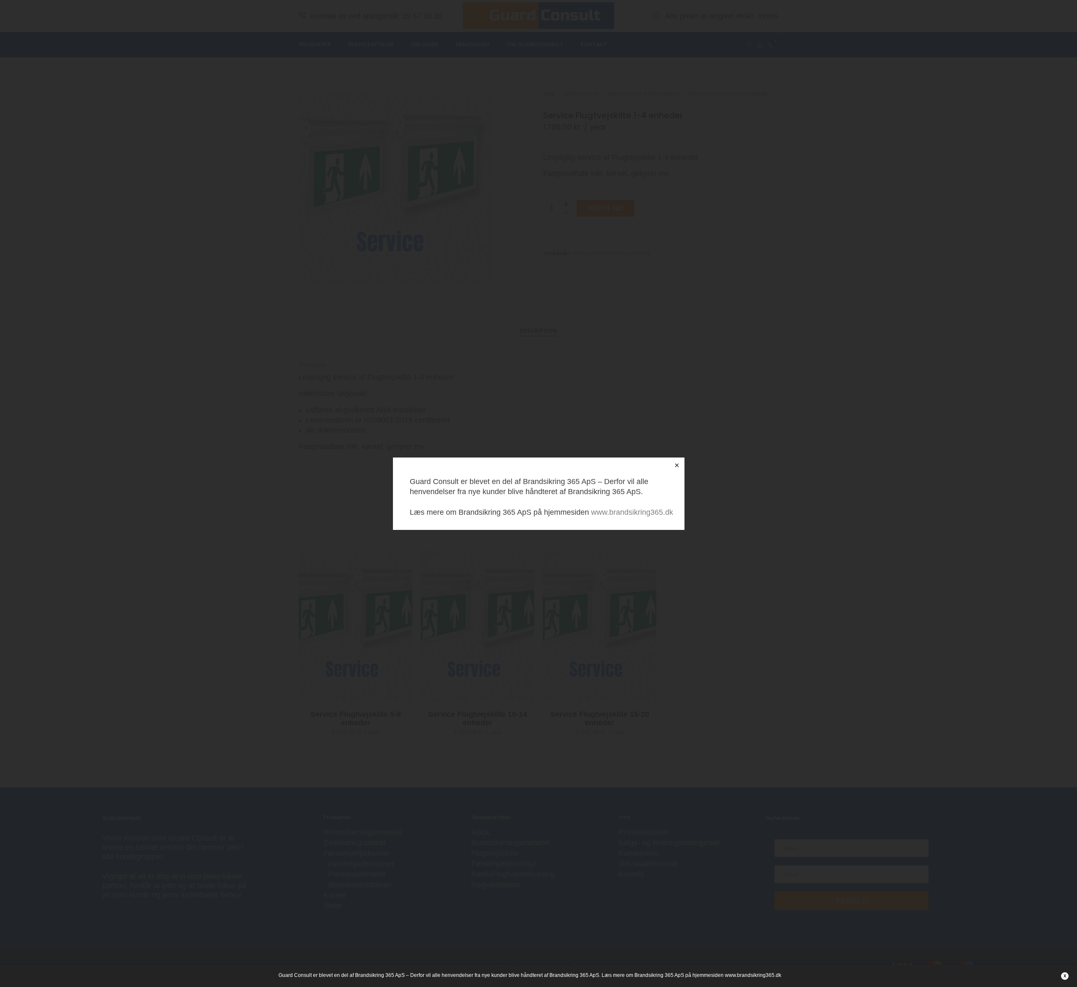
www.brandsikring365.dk (632, 512)
